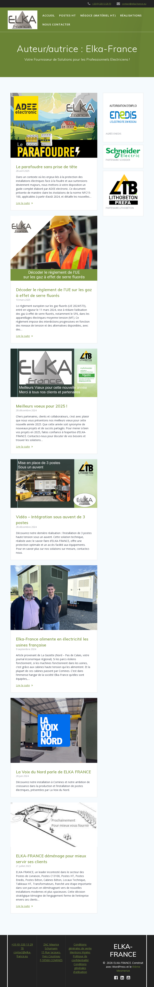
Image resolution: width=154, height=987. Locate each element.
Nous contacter (56, 24)
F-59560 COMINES (51, 960)
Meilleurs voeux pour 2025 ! (41, 406)
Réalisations (131, 15)
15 (43, 952)
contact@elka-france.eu (134, 3)
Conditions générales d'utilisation (80, 968)
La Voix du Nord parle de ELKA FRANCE (53, 771)
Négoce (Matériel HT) (98, 15)
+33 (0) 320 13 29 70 (101, 3)
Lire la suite (23, 203)
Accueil (48, 15)
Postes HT (67, 15)
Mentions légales (80, 952)
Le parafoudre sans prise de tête (46, 166)
